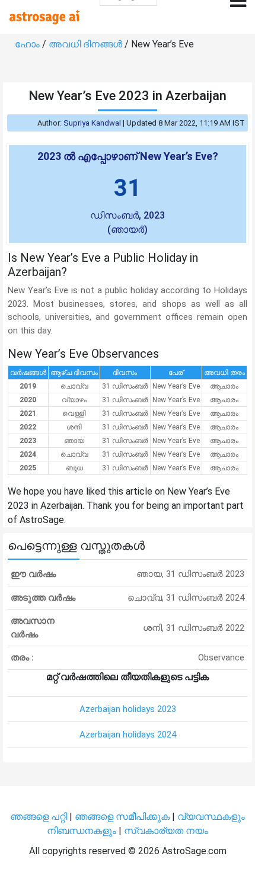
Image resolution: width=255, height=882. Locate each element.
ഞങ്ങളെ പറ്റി (38, 816)
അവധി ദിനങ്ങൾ (87, 44)
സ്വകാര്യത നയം (166, 830)
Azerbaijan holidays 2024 (127, 734)
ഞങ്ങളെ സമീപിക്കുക (122, 816)
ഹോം (28, 44)
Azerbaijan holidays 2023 (127, 709)
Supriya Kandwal (92, 122)
